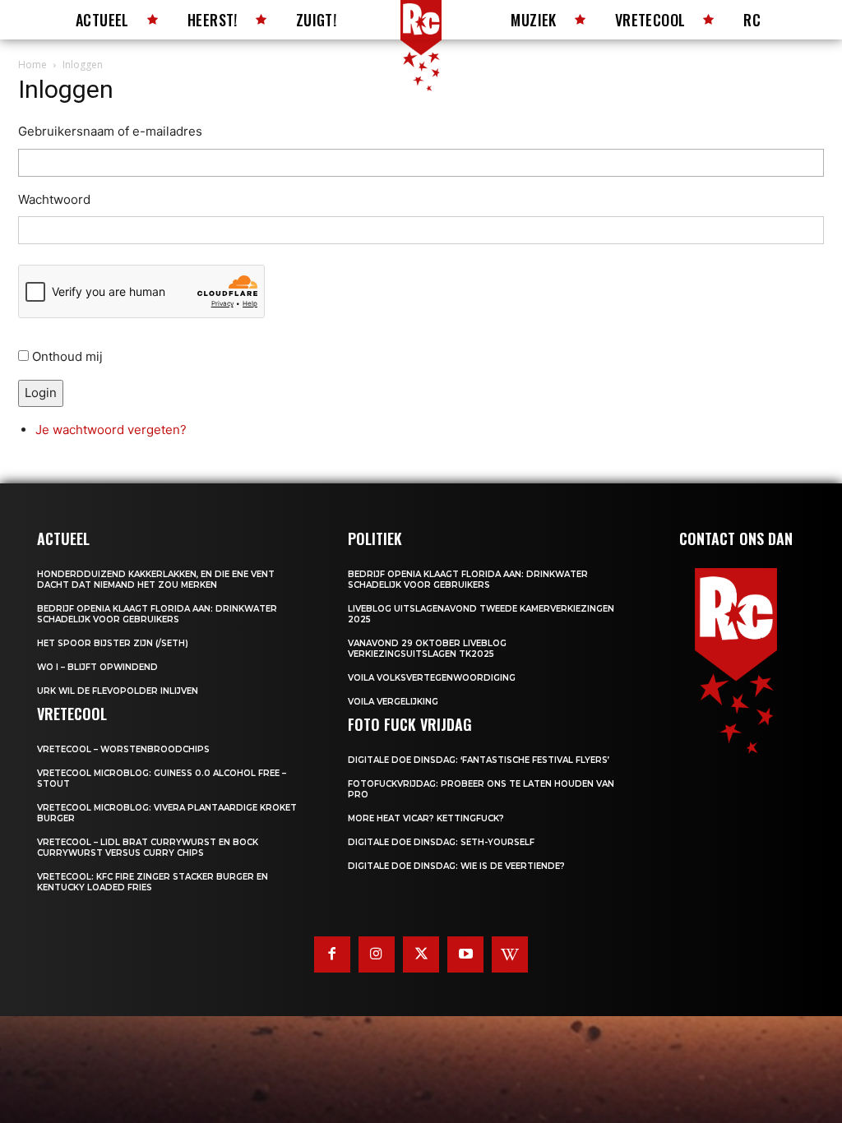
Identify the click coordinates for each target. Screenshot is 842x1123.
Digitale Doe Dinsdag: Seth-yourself (441, 842)
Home (32, 65)
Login (41, 392)
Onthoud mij (67, 356)
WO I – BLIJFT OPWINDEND (97, 667)
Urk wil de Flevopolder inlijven (117, 691)
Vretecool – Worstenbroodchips (123, 749)
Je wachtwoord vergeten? (111, 429)
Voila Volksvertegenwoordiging (432, 677)
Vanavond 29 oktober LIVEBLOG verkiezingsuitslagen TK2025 (427, 648)
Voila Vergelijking (393, 701)
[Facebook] (332, 954)
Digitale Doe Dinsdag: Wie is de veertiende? (456, 866)
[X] (421, 954)
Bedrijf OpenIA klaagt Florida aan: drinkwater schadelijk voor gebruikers (157, 614)
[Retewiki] (510, 954)
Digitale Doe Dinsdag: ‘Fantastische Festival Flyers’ (478, 760)
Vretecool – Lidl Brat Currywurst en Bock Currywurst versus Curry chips (147, 847)
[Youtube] (465, 954)
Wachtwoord (54, 199)
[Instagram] (377, 954)
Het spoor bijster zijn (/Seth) (112, 643)
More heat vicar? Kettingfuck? (426, 818)
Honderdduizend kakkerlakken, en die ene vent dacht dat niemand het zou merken (156, 579)
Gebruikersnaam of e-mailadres (110, 131)
